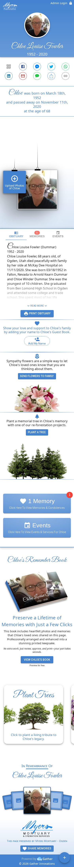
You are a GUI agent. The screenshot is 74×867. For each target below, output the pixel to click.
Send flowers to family (37, 376)
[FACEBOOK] (23, 66)
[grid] (37, 179)
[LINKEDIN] (9, 76)
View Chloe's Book (37, 659)
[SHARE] (51, 76)
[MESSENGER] (37, 66)
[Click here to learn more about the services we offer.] (37, 829)
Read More (37, 305)
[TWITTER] (51, 66)
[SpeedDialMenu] (64, 857)
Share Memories (39, 848)
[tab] (16, 234)
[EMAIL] (23, 76)
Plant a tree (37, 432)
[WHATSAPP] (65, 66)
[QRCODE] (9, 66)
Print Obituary (39, 313)
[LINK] (65, 76)
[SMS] (37, 76)
